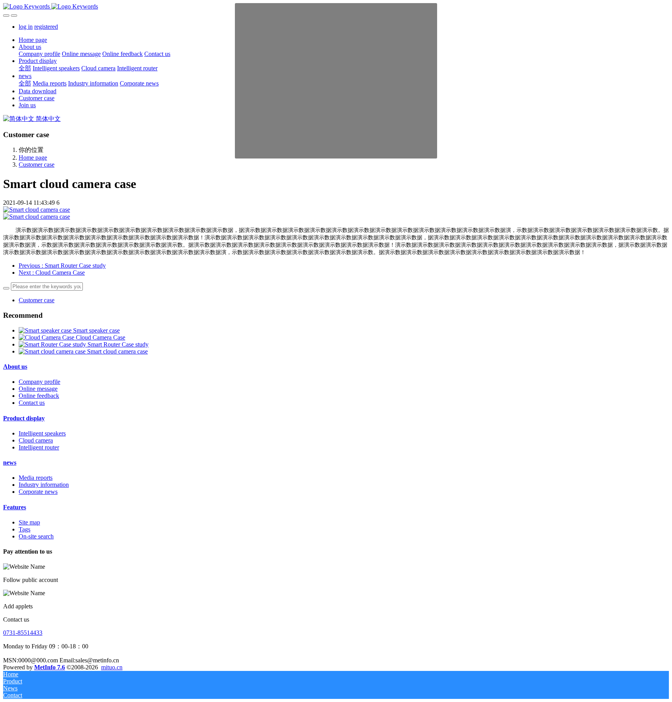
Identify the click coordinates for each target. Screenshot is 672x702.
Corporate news (38, 491)
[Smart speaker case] (46, 330)
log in (26, 26)
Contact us (32, 402)
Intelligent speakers (42, 433)
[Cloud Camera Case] (47, 337)
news (9, 462)
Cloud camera (36, 440)
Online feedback (39, 395)
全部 (25, 68)
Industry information (44, 484)
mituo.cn (111, 667)
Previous (62, 265)
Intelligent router (39, 447)
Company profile (39, 381)
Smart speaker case (96, 330)
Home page (33, 40)
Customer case (36, 164)
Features (14, 507)
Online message (38, 388)
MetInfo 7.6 (49, 667)
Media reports (35, 477)
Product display (24, 418)
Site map (29, 522)
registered (46, 26)
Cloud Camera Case (100, 337)
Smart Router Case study (118, 344)
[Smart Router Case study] (53, 344)
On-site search (36, 536)
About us (15, 366)
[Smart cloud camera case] (53, 351)
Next (52, 272)
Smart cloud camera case (117, 351)
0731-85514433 (22, 632)
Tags (24, 529)
